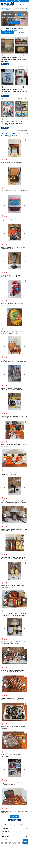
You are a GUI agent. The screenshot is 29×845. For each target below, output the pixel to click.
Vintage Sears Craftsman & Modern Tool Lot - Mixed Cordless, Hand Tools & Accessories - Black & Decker (14, 614)
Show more (14, 816)
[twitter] (10, 843)
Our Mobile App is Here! (14, 1)
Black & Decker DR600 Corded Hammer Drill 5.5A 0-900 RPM (13, 445)
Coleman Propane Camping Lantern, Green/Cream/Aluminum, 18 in (11, 276)
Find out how (15, 23)
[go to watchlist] (23, 4)
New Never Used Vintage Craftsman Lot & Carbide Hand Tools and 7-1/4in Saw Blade (13, 558)
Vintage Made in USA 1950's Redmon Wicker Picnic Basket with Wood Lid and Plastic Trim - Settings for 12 (14, 360)
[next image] (24, 149)
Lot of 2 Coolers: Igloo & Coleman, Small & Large (13, 219)
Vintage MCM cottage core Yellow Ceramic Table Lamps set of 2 (13, 586)
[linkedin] (14, 843)
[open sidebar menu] (26, 4)
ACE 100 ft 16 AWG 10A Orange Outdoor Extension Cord (12, 304)
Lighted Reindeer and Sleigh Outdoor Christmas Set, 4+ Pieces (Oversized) (11, 388)
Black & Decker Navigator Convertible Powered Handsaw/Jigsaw (12, 473)
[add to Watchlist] (25, 139)
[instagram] (2, 843)
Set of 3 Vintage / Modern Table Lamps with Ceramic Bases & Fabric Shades (13, 642)
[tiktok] (23, 843)
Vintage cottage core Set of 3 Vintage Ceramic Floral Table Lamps (14, 529)
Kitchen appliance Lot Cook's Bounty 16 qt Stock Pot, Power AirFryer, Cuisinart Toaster (13, 501)
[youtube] (18, 843)
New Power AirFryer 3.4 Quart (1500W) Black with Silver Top (14, 417)
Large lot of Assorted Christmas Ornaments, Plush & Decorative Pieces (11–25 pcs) (13, 670)
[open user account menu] (20, 4)
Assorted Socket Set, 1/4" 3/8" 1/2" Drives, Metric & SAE (13, 727)
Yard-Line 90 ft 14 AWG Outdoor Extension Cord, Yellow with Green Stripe (13, 332)
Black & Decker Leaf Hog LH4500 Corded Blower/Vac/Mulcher (13, 247)
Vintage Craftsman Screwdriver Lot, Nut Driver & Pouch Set (14, 811)
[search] (26, 8)
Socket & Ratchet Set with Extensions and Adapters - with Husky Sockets (12, 699)
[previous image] (5, 149)
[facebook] (6, 843)
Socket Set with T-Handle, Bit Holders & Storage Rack (12, 755)
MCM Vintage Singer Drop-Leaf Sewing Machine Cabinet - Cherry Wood (12, 163)
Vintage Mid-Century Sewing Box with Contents (14, 190)
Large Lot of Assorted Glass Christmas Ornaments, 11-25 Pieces (12, 783)
